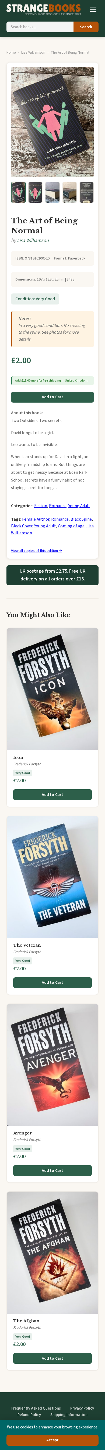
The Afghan (26, 1320)
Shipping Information (69, 1415)
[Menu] (93, 9)
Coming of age (71, 526)
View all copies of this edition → (36, 550)
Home (11, 52)
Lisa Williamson (33, 52)
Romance (57, 506)
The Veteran (27, 945)
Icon (18, 757)
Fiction (40, 506)
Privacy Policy (82, 1408)
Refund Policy (29, 1415)
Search (86, 27)
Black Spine (81, 519)
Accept (52, 1440)
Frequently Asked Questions (36, 1408)
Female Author (35, 519)
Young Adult (79, 506)
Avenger (22, 1133)
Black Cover (21, 526)
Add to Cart (53, 397)
